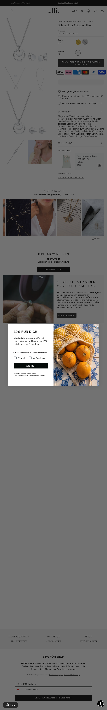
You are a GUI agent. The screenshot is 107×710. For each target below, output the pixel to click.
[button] (100, 703)
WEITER (31, 366)
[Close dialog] (95, 327)
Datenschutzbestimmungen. (37, 375)
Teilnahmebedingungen (20, 375)
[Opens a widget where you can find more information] (10, 705)
